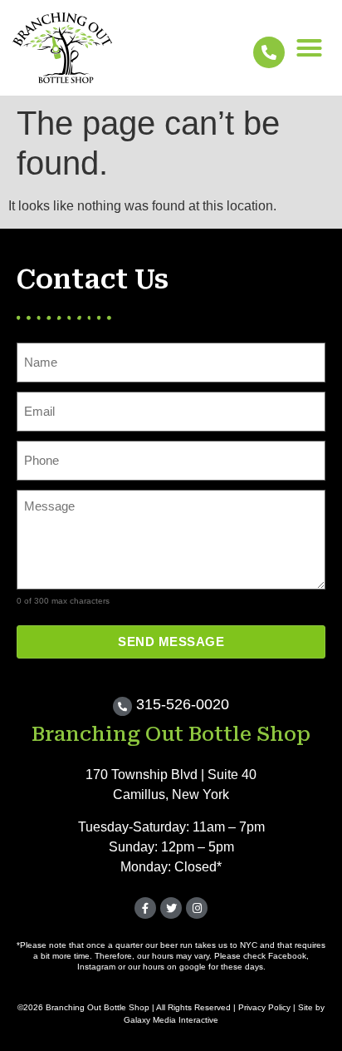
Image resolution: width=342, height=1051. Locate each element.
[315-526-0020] (122, 706)
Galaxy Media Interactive (171, 1019)
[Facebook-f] (145, 908)
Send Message (171, 641)
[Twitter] (171, 908)
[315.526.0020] (269, 52)
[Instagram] (197, 908)
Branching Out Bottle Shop (171, 734)
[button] (309, 48)
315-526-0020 (182, 704)
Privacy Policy (264, 1007)
